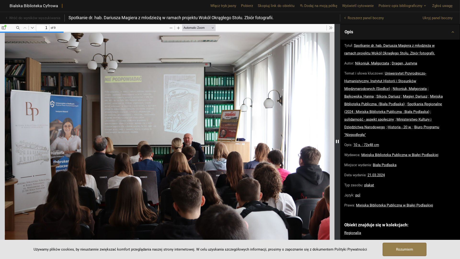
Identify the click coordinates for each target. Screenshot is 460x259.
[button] (400, 32)
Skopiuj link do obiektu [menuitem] (276, 6)
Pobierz (247, 6)
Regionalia (352, 233)
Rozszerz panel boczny (366, 18)
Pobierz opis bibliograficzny (400, 6)
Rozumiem (404, 249)
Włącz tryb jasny (223, 6)
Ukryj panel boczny (438, 18)
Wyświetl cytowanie (358, 6)
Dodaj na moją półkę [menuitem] (320, 6)
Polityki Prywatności (350, 249)
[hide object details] (337, 141)
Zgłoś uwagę (442, 6)
